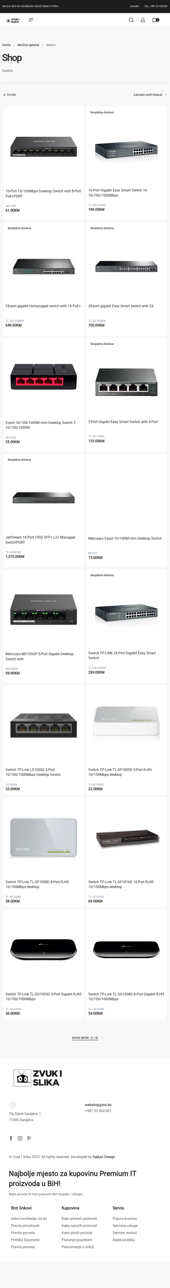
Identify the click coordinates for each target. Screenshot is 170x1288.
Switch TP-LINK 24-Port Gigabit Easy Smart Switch (122, 655)
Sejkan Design (104, 1157)
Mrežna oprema (28, 45)
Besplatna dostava (102, 112)
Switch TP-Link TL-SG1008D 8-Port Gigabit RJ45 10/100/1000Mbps (126, 996)
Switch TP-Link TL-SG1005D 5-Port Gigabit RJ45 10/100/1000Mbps (43, 996)
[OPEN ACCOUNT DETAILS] (142, 19)
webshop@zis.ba (98, 1105)
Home (6, 45)
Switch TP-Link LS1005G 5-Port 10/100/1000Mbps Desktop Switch (33, 772)
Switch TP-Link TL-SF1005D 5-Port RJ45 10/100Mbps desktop (120, 772)
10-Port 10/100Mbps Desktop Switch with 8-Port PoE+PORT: (43, 193)
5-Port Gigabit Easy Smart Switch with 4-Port (123, 422)
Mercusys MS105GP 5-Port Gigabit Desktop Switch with (39, 656)
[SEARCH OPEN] (131, 19)
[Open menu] (31, 20)
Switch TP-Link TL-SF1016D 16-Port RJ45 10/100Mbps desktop (121, 884)
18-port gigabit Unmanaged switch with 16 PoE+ (43, 306)
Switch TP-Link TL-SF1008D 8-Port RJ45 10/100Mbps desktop (37, 884)
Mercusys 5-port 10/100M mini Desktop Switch (125, 538)
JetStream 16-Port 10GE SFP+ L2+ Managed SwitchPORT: (40, 539)
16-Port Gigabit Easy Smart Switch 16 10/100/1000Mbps (117, 192)
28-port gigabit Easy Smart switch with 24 (120, 306)
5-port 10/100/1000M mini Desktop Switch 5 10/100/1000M (40, 425)
